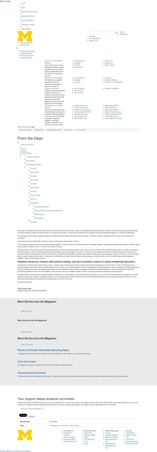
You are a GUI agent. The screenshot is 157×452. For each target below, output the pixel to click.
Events (24, 151)
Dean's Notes (74, 425)
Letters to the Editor (33, 157)
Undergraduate (79, 61)
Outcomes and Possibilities (54, 78)
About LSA (88, 433)
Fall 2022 (33, 191)
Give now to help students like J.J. (32, 408)
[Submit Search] (116, 33)
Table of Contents (27, 311)
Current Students (26, 53)
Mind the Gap (39, 214)
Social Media (130, 433)
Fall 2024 (33, 176)
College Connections (52, 88)
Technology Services (112, 116)
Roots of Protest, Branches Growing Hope (49, 210)
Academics (124, 34)
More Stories (39, 218)
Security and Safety (111, 110)
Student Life (109, 61)
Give (85, 441)
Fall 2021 (33, 199)
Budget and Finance (81, 105)
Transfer (77, 65)
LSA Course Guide (28, 24)
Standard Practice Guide (113, 112)
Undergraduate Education (113, 118)
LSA (23, 7)
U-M (23, 3)
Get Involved (78, 90)
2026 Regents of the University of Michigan (16, 451)
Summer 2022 (35, 195)
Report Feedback (132, 443)
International (78, 67)
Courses (108, 433)
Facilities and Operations (82, 110)
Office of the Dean (111, 108)
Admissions (108, 63)
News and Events (95, 38)
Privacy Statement (132, 441)
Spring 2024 (34, 180)
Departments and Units (29, 12)
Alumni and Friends (26, 55)
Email (32, 416)
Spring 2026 (30, 161)
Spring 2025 (34, 172)
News (24, 149)
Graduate (77, 63)
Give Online (26, 45)
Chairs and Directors (81, 108)
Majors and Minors (28, 16)
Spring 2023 (34, 187)
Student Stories (110, 65)
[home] (33, 127)
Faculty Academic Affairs (82, 112)
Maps (86, 443)
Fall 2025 (33, 168)
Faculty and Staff (26, 57)
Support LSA (93, 40)
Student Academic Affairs (113, 114)
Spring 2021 (68, 130)
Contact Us (130, 439)
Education (108, 78)
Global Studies (110, 443)
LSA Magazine (39, 130)
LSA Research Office (112, 105)
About (122, 32)
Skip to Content (5, 1)
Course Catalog (27, 43)
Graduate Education (81, 114)
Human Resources (80, 116)
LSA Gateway (26, 29)
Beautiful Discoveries (42, 207)
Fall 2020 (33, 222)
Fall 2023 (33, 184)
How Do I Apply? (90, 435)
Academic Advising (111, 80)
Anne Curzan (64, 425)
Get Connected (79, 88)
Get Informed (78, 93)
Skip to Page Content (25, 127)
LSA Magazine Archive (54, 130)
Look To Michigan (28, 20)
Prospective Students (27, 51)
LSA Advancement (80, 118)
